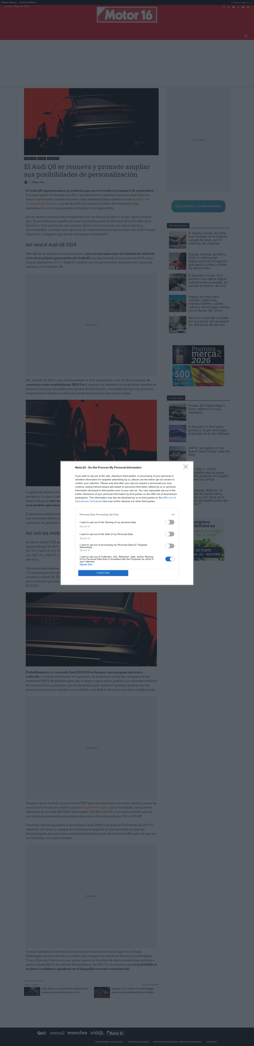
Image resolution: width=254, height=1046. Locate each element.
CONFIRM (103, 573)
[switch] (169, 522)
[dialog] (127, 523)
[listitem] (127, 514)
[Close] (187, 468)
